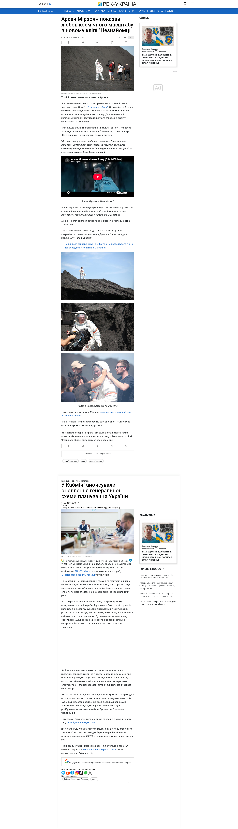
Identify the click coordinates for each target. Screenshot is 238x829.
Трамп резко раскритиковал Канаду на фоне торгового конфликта (158, 603)
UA (119, 37)
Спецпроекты (165, 11)
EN (125, 37)
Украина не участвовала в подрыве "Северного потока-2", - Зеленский (156, 595)
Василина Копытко (150, 49)
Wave (142, 11)
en (45, 4)
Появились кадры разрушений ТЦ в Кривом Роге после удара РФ (156, 576)
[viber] (112, 42)
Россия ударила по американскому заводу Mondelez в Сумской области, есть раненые (157, 586)
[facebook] (68, 42)
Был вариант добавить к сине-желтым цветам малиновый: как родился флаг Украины (157, 58)
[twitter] (83, 42)
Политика (99, 11)
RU (131, 37)
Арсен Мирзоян (95, 461)
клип (83, 461)
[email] (126, 42)
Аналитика (83, 11)
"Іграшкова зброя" (98, 107)
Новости (69, 11)
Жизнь (123, 11)
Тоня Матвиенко (70, 461)
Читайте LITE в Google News (98, 454)
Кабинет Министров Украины (76, 779)
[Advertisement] (97, 648)
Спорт (132, 11)
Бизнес (111, 11)
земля (94, 779)
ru (50, 4)
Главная (65, 481)
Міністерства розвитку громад (78, 574)
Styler (151, 11)
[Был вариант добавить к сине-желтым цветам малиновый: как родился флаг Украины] (158, 36)
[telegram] (97, 42)
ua (40, 4)
